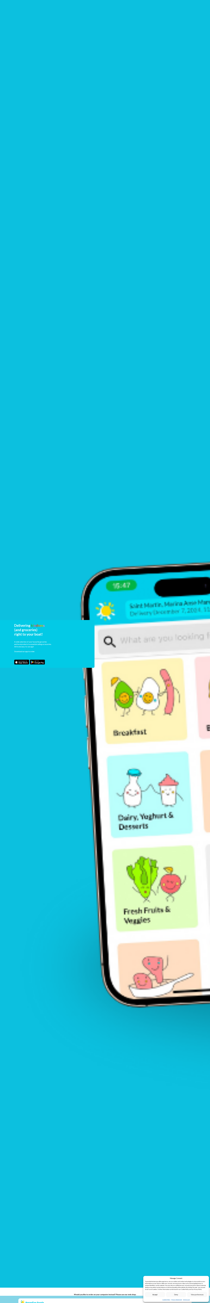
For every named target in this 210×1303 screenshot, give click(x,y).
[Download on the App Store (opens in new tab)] (21, 662)
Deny (176, 1295)
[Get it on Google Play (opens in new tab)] (37, 662)
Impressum (186, 1299)
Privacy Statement (176, 1299)
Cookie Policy (166, 1299)
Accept (155, 1295)
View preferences (197, 1295)
